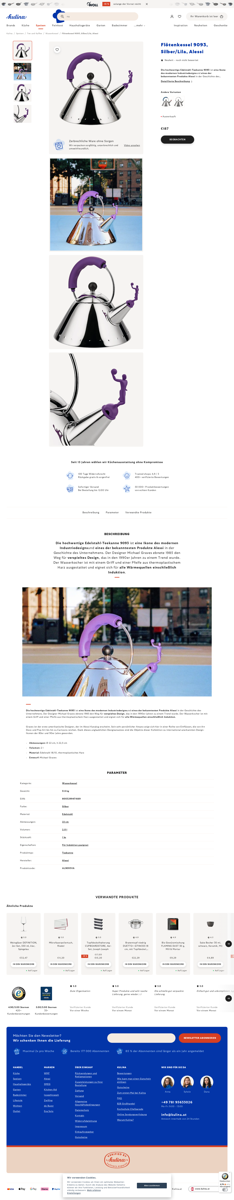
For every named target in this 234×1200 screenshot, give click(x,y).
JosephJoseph (51, 1095)
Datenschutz (82, 1110)
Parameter (112, 512)
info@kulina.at (174, 1114)
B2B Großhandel (126, 1104)
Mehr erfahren (94, 1190)
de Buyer (49, 1106)
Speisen (17, 1079)
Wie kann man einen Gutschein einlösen (134, 1080)
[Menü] (229, 1173)
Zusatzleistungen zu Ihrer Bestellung (89, 1083)
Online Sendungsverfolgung (132, 1114)
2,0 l (64, 830)
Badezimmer (20, 1095)
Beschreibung (90, 512)
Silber (65, 806)
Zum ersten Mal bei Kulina (131, 1093)
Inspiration (181, 25)
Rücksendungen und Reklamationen (86, 1075)
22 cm (65, 822)
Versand (79, 1096)
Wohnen (17, 1106)
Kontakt (79, 1116)
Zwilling (48, 1100)
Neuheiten (200, 25)
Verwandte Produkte (138, 512)
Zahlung (79, 1091)
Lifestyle (17, 1100)
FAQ (119, 1098)
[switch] (225, 1189)
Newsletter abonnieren (200, 1038)
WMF (47, 1073)
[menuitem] (10, 26)
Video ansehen (132, 145)
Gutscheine (81, 1137)
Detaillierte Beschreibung (175, 81)
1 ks (64, 837)
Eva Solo (48, 1111)
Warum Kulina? (125, 1120)
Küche (16, 1073)
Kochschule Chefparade (130, 1109)
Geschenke (220, 25)
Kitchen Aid (50, 1090)
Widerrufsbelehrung (86, 1121)
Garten (17, 1090)
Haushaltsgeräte (22, 1084)
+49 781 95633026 (176, 1102)
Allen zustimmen (152, 1185)
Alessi (65, 860)
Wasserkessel (69, 783)
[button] (23, 964)
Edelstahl (67, 814)
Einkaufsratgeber (84, 1132)
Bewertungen (124, 1073)
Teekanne (67, 853)
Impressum (81, 1126)
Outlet (16, 1111)
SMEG (47, 1084)
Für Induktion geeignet (75, 845)
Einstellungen (74, 1193)
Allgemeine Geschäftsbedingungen (87, 1103)
